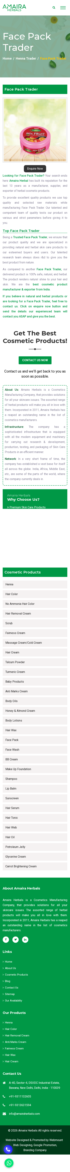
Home (7, 58)
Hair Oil (10, 837)
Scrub (9, 623)
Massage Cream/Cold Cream (23, 642)
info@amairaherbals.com (24, 1113)
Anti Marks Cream (16, 691)
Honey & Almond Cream (20, 710)
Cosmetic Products (16, 974)
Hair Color (11, 594)
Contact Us (11, 987)
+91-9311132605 (20, 1096)
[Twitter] (15, 939)
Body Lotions (13, 720)
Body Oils (11, 701)
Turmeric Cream (15, 672)
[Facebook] (6, 939)
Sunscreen (12, 798)
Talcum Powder (15, 662)
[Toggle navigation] (63, 8)
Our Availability (13, 1000)
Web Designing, (23, 1145)
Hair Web (11, 827)
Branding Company (35, 1150)
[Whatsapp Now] (8, 1149)
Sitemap (10, 994)
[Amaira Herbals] (14, 7)
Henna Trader (26, 58)
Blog (7, 981)
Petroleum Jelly (15, 847)
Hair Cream (12, 652)
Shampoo (11, 779)
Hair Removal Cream (18, 613)
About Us (10, 968)
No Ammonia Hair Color (19, 604)
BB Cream (11, 759)
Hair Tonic (11, 817)
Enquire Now (35, 168)
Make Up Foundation (18, 769)
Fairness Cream (15, 633)
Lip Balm (10, 788)
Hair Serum (12, 808)
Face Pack (11, 740)
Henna (9, 584)
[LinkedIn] (25, 939)
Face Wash (12, 749)
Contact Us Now (35, 360)
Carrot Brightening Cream (21, 866)
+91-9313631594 (20, 1105)
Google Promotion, (45, 1145)
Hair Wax (11, 730)
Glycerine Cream (15, 856)
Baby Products (14, 681)
